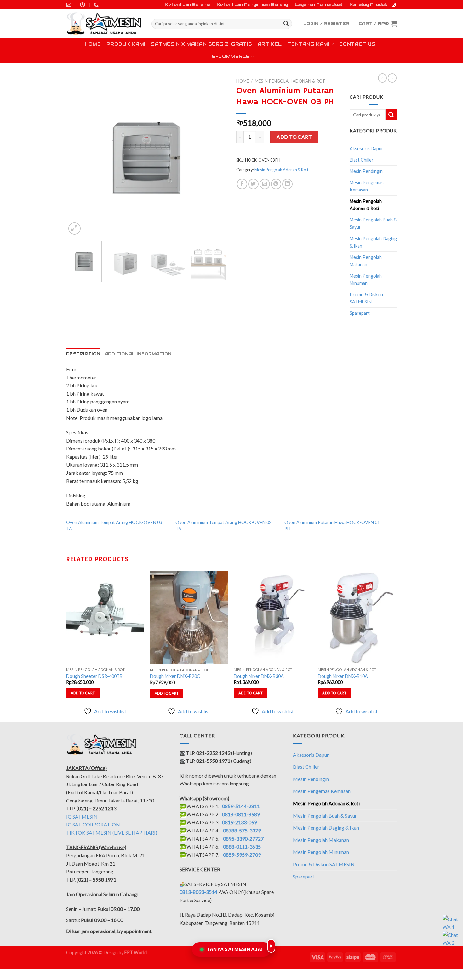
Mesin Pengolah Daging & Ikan (373, 242)
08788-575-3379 (242, 830)
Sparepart (360, 313)
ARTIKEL (270, 44)
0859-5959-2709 (242, 855)
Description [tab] (83, 353)
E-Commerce (231, 56)
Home (93, 44)
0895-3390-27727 (243, 839)
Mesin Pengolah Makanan (366, 261)
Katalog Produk (368, 4)
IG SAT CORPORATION (93, 824)
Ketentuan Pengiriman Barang (252, 4)
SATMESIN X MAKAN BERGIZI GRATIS (201, 44)
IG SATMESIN (82, 816)
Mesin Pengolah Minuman (366, 279)
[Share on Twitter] (253, 184)
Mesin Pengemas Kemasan (367, 186)
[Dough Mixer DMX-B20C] (189, 618)
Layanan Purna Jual (318, 4)
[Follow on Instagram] (394, 5)
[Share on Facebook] (242, 184)
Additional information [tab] (138, 353)
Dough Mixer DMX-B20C (175, 676)
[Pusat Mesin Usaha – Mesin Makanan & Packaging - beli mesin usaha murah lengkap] (104, 24)
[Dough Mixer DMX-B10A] (357, 617)
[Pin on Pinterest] (276, 184)
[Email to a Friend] (265, 184)
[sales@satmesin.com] (69, 4)
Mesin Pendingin (366, 171)
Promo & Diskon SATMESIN (366, 298)
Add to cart (294, 137)
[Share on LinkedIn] (287, 184)
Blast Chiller (362, 159)
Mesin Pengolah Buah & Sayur (373, 223)
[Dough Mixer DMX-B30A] (273, 617)
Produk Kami (125, 44)
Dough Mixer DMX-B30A (259, 676)
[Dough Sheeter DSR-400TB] (105, 617)
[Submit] (286, 24)
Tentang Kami (308, 44)
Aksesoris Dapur (366, 148)
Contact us (357, 44)
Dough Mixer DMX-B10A (343, 676)
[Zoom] (74, 228)
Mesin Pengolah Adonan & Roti (291, 81)
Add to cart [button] (83, 693)
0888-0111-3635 (242, 846)
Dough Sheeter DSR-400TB (94, 676)
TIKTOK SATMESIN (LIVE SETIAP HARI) (111, 833)
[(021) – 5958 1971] (97, 4)
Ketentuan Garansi (187, 4)
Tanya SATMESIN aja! (235, 949)
